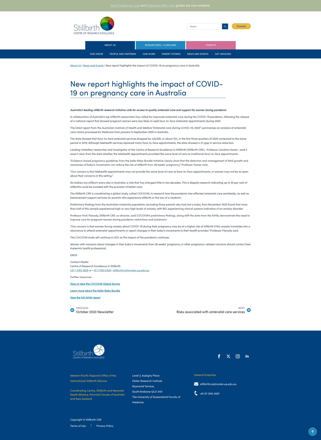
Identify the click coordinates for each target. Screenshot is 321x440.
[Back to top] (313, 432)
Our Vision (96, 53)
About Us (75, 65)
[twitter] (228, 356)
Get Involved (223, 53)
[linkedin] (247, 356)
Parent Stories (171, 53)
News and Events (197, 53)
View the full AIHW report (85, 297)
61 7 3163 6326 (102, 270)
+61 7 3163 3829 (79, 270)
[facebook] (219, 356)
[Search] (225, 27)
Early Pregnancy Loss (125, 5)
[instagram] (237, 356)
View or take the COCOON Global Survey (95, 283)
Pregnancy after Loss (160, 5)
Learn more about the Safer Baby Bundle (95, 290)
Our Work (149, 53)
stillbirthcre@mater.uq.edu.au (131, 270)
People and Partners (123, 53)
